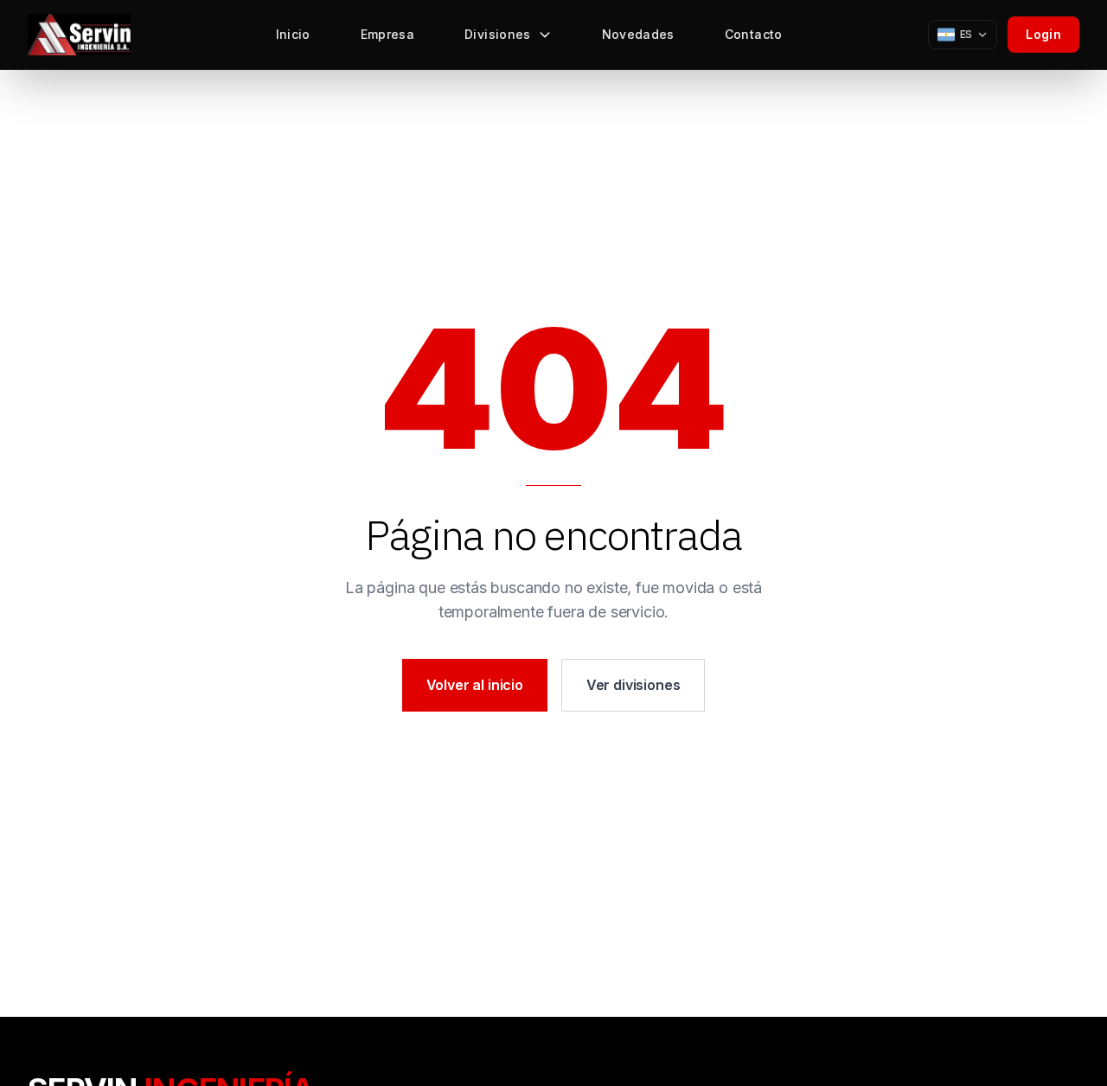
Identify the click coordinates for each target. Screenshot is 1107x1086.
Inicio (293, 34)
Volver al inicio (474, 684)
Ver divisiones (633, 684)
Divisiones (497, 34)
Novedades (638, 34)
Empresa (387, 34)
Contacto (754, 34)
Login (1043, 34)
